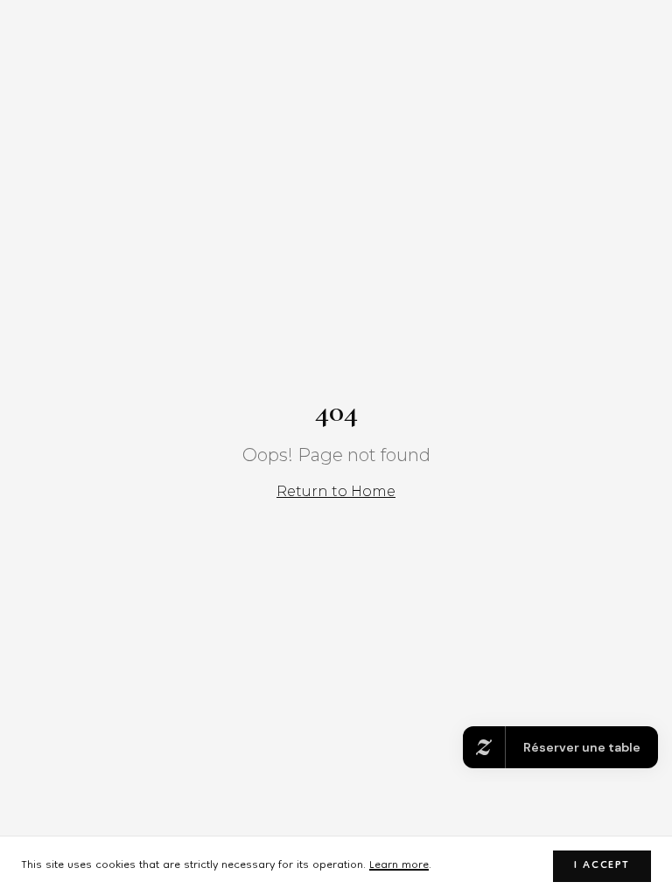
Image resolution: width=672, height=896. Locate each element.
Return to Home (336, 491)
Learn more (399, 865)
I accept (602, 865)
